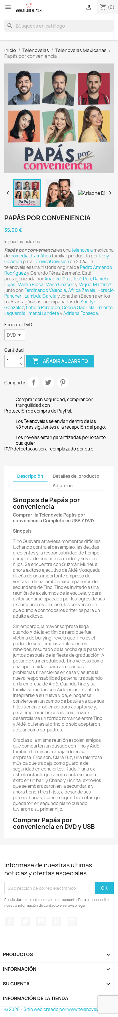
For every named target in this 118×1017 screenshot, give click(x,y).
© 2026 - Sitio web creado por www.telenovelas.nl (55, 1009)
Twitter (25, 921)
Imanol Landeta (43, 313)
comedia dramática (31, 256)
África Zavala (81, 290)
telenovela (82, 250)
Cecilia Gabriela (78, 308)
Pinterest (62, 382)
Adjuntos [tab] (62, 486)
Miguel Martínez (95, 285)
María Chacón (60, 285)
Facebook (9, 921)
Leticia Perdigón (43, 308)
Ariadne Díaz (57, 279)
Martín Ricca (30, 285)
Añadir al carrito (60, 360)
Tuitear (48, 382)
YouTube (41, 921)
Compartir (33, 382)
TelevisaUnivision (51, 262)
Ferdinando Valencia (45, 290)
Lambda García (40, 296)
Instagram (72, 921)
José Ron (82, 279)
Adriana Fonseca (80, 313)
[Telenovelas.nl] (29, 7)
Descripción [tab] (30, 476)
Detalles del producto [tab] (76, 476)
